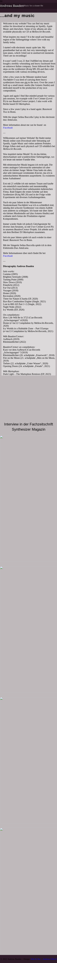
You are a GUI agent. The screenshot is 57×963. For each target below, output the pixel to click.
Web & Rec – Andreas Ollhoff (44, 959)
